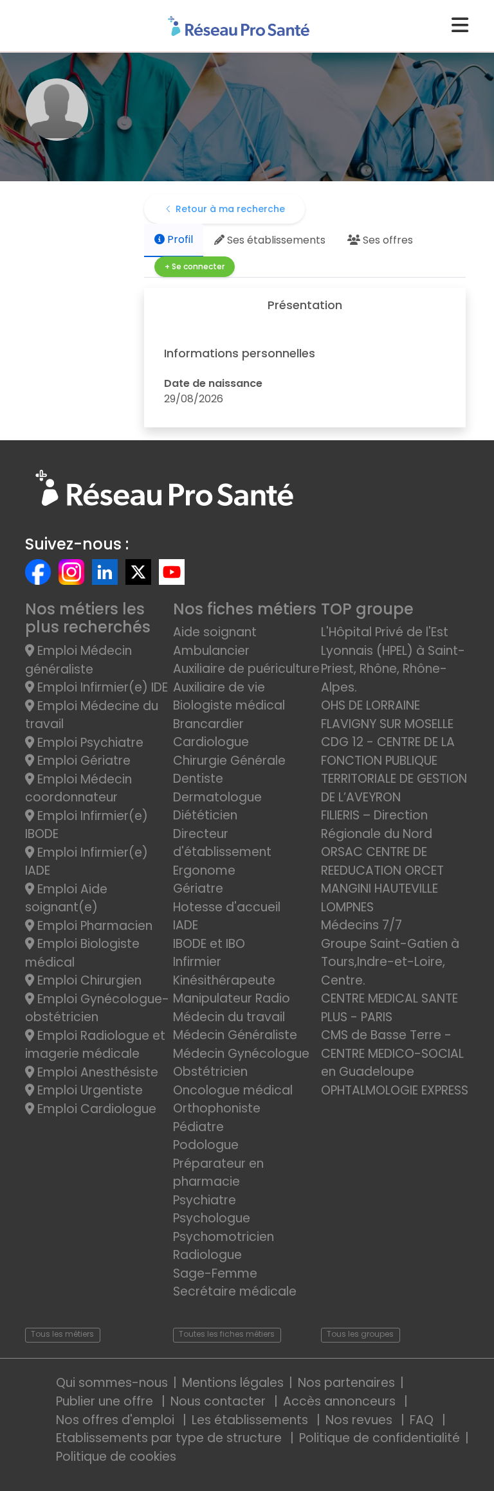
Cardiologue (211, 742)
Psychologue (211, 1218)
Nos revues (360, 1420)
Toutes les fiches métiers (227, 1333)
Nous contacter (219, 1401)
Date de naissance (213, 383)
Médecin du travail (230, 1017)
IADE (185, 925)
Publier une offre (106, 1401)
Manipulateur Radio (231, 998)
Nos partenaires (346, 1382)
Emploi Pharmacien (93, 925)
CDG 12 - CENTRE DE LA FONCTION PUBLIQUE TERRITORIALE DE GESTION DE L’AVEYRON (394, 769)
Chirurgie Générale (229, 760)
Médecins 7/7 (361, 925)
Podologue (206, 1145)
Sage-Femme (215, 1273)
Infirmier (197, 961)
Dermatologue (217, 797)
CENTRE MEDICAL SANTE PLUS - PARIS (389, 1008)
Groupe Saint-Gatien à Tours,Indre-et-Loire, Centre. (390, 962)
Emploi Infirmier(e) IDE (101, 687)
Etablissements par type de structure (170, 1438)
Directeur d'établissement (222, 843)
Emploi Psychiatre (88, 742)
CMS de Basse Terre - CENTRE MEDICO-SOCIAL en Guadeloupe (392, 1053)
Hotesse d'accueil (226, 907)
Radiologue (207, 1254)
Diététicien (205, 815)
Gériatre (198, 888)
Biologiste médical (229, 705)
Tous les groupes (360, 1333)
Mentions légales (233, 1382)
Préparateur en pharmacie (218, 1173)
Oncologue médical (233, 1090)
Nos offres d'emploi (117, 1420)
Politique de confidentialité (379, 1438)
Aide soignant (215, 632)
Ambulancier (211, 650)
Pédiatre (198, 1127)
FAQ (423, 1420)
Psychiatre (204, 1200)
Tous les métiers (62, 1333)
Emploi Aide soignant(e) (66, 898)
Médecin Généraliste (235, 1035)
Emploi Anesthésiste (96, 1072)
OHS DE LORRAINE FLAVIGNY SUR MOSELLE (387, 715)
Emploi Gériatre (82, 760)
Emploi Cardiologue (95, 1109)
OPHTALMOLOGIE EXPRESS (394, 1090)
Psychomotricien (223, 1236)
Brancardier (208, 724)
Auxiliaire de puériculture (246, 668)
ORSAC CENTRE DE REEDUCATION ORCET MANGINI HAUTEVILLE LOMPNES (382, 879)
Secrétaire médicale (235, 1291)
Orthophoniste (217, 1108)
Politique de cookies (116, 1456)
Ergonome (204, 870)
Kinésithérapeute (224, 980)
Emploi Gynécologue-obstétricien (97, 1008)
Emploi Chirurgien (88, 980)
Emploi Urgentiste (88, 1090)
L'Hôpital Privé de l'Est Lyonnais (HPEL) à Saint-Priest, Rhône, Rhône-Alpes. (393, 659)
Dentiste (198, 778)
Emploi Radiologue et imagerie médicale (95, 1045)
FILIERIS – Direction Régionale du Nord (376, 825)
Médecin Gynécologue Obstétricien (241, 1063)
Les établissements (251, 1420)
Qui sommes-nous (112, 1382)
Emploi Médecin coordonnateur (78, 789)
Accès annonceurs (341, 1401)
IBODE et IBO (209, 943)
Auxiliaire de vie (219, 687)
